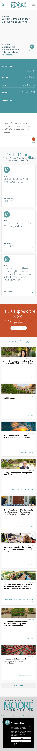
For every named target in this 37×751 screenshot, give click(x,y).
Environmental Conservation (13, 599)
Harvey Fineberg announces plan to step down (17, 474)
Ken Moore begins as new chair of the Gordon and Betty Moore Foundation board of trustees (16, 624)
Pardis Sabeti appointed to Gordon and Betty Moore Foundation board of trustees (17, 549)
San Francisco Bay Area (27, 527)
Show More (18, 686)
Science (31, 601)
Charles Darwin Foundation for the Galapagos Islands (10, 49)
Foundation (30, 378)
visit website (7, 55)
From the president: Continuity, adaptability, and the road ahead (16, 436)
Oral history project (11, 398)
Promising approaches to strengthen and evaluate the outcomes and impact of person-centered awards (18, 586)
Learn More (18, 328)
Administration (15, 489)
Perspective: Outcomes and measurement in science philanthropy (14, 661)
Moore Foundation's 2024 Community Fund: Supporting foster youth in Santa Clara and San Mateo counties (18, 512)
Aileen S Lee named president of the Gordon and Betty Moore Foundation (18, 362)
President (31, 489)
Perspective (30, 452)
